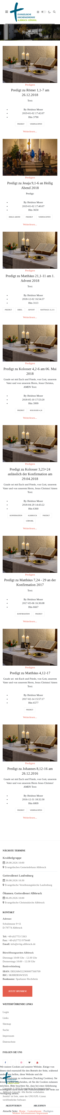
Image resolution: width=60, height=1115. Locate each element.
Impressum (42, 1113)
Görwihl (30, 521)
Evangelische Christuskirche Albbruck (25, 902)
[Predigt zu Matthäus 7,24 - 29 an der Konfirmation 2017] (30, 554)
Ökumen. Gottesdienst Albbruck (22, 893)
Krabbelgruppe (12, 857)
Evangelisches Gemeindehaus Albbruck (25, 867)
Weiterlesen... (30, 131)
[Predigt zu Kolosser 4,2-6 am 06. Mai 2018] (30, 342)
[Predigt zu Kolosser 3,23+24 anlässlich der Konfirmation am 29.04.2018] (30, 443)
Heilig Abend (14, 217)
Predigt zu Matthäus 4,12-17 (30, 673)
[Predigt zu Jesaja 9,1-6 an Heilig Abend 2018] (30, 157)
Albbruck (32, 515)
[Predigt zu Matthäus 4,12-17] (30, 647)
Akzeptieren (14, 1105)
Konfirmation (16, 515)
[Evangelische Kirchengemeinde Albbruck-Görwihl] (23, 12)
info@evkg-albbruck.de (23, 944)
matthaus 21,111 (47, 310)
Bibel (20, 310)
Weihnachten (36, 124)
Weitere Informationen (24, 1113)
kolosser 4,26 (36, 410)
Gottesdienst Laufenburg (18, 875)
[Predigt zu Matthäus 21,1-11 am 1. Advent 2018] (30, 250)
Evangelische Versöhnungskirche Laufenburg (28, 885)
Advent (31, 310)
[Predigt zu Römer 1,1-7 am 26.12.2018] (30, 64)
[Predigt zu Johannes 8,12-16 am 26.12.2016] (30, 742)
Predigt (20, 124)
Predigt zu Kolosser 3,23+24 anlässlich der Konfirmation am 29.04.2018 (30, 474)
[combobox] (54, 11)
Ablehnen (40, 1105)
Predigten (30, 84)
